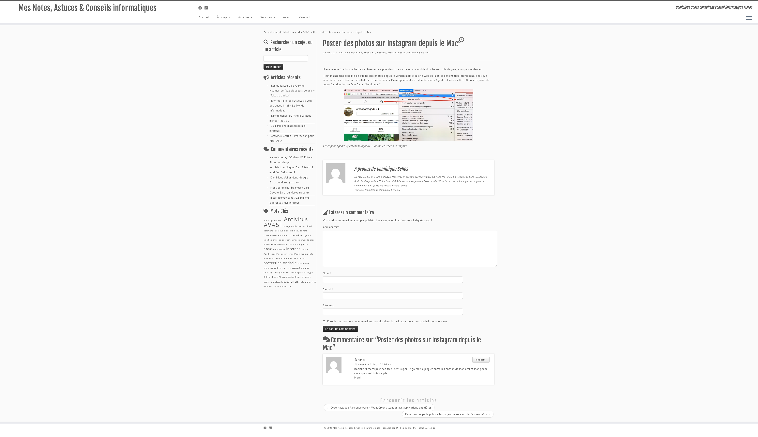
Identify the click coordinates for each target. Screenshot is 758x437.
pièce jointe (299, 258)
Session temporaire (296, 272)
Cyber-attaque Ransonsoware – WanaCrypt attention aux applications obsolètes (379, 408)
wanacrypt (310, 281)
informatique (279, 249)
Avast (287, 17)
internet (293, 248)
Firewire (281, 244)
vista (301, 281)
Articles (244, 17)
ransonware (303, 263)
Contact (305, 17)
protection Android (280, 262)
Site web (328, 305)
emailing (268, 239)
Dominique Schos (281, 177)
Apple (294, 226)
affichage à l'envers (273, 220)
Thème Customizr (426, 427)
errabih (274, 167)
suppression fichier (291, 276)
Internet (381, 52)
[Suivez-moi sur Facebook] (201, 7)
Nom (327, 273)
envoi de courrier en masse (286, 239)
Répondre (481, 359)
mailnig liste (307, 253)
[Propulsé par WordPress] (397, 427)
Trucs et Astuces (397, 52)
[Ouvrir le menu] (749, 18)
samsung (268, 272)
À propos (223, 17)
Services (266, 17)
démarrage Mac (304, 235)
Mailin (297, 253)
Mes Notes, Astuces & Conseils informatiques (87, 8)
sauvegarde (279, 272)
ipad (273, 253)
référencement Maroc (274, 267)
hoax (268, 248)
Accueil (203, 17)
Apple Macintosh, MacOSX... (292, 32)
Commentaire (331, 227)
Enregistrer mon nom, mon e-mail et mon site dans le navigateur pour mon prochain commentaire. (387, 321)
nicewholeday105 (281, 157)
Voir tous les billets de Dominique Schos (377, 190)
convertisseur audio (273, 235)
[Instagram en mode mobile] (408, 115)
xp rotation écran (282, 286)
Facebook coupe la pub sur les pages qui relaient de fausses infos (448, 414)
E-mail (328, 289)
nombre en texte (272, 258)
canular (301, 226)
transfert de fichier (280, 281)
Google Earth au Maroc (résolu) (289, 192)
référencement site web (297, 267)
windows (268, 286)
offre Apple (286, 258)
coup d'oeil (290, 235)
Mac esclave (282, 253)
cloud (309, 226)
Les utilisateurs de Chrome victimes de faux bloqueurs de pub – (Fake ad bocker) (291, 90)
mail (291, 253)
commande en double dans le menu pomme (285, 230)
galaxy (304, 244)
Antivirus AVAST (286, 222)
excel (273, 244)
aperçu (286, 226)
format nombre (292, 244)
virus (295, 281)
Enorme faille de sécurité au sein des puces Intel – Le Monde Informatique (290, 105)
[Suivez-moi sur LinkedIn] (207, 7)
